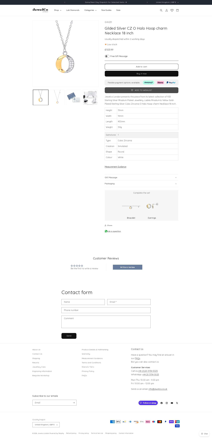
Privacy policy (84, 433)
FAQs (137, 358)
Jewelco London (43, 433)
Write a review (127, 267)
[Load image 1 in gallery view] (40, 97)
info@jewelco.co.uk (158, 389)
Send (69, 336)
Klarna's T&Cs (88, 367)
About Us (36, 349)
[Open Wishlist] (172, 10)
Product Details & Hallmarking (95, 349)
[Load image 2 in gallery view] (57, 97)
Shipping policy (111, 433)
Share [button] (109, 225)
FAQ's (84, 375)
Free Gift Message (119, 56)
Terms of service (97, 433)
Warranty (86, 354)
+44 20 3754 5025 (150, 374)
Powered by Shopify (57, 433)
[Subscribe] (73, 403)
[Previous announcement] (64, 2)
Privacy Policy (88, 371)
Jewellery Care (38, 367)
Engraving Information (42, 371)
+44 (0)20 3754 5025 (148, 371)
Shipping (36, 358)
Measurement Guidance (115, 166)
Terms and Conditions (91, 362)
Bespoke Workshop (40, 375)
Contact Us (37, 354)
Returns (35, 362)
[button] (161, 10)
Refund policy (71, 433)
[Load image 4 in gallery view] (90, 97)
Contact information (126, 433)
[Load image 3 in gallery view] (73, 97)
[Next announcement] (147, 2)
